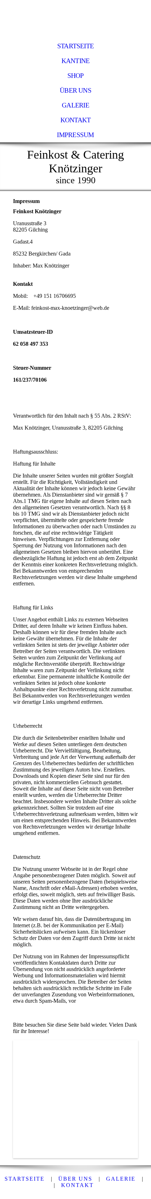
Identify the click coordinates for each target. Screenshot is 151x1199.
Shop (75, 75)
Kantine (75, 60)
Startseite (75, 46)
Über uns (75, 90)
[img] (75, 19)
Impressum (75, 135)
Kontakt (75, 120)
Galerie (75, 105)
